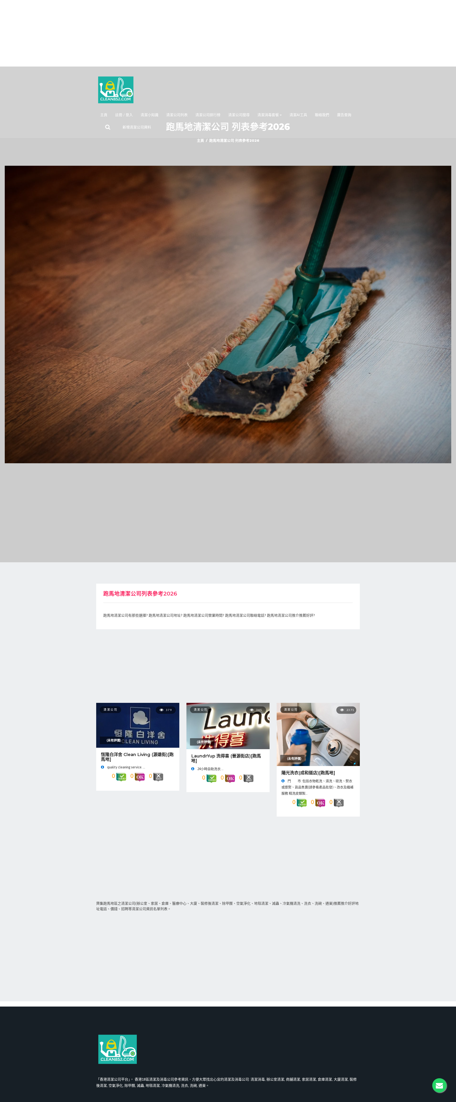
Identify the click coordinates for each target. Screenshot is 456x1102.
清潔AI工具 (298, 115)
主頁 (103, 115)
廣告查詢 (344, 115)
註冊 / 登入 (124, 115)
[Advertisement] (228, 33)
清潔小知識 (149, 115)
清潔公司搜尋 (239, 115)
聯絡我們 (322, 115)
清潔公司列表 (177, 115)
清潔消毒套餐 (268, 115)
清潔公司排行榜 (207, 115)
